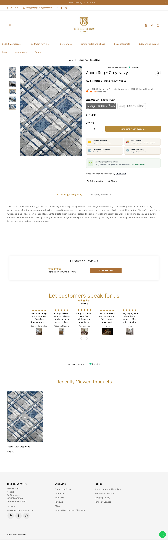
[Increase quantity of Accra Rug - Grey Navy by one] (100, 129)
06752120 (11, 506)
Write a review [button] (106, 270)
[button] (82, 339)
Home (70, 60)
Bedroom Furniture (40, 44)
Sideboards (21, 52)
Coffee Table (66, 44)
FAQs (57, 506)
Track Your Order (63, 489)
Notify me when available (133, 129)
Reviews (59, 502)
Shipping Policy (102, 497)
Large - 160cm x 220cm (131, 106)
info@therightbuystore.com (20, 510)
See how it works (138, 165)
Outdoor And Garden (148, 44)
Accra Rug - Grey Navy (18, 446)
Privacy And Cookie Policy (108, 489)
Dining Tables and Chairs (93, 44)
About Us (59, 497)
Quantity (90, 122)
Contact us (60, 493)
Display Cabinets (122, 44)
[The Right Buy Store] (84, 25)
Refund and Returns (104, 493)
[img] (84, 300)
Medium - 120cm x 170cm (101, 106)
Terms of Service (103, 502)
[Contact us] (162, 534)
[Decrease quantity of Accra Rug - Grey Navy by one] (89, 129)
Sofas (38, 52)
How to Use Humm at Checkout (70, 510)
